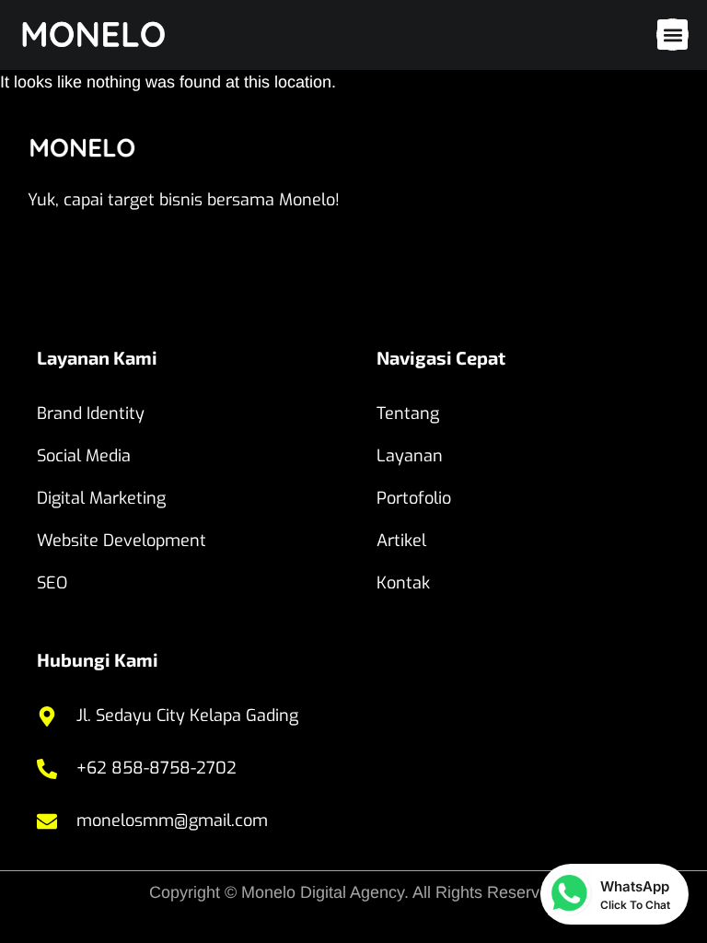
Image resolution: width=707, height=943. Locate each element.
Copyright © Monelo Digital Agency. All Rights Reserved (353, 892)
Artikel (401, 541)
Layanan (410, 456)
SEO (52, 583)
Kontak (403, 583)
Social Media (84, 456)
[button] (672, 34)
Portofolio (414, 498)
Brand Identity (91, 413)
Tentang (408, 413)
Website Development (121, 541)
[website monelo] (115, 35)
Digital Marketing (101, 498)
